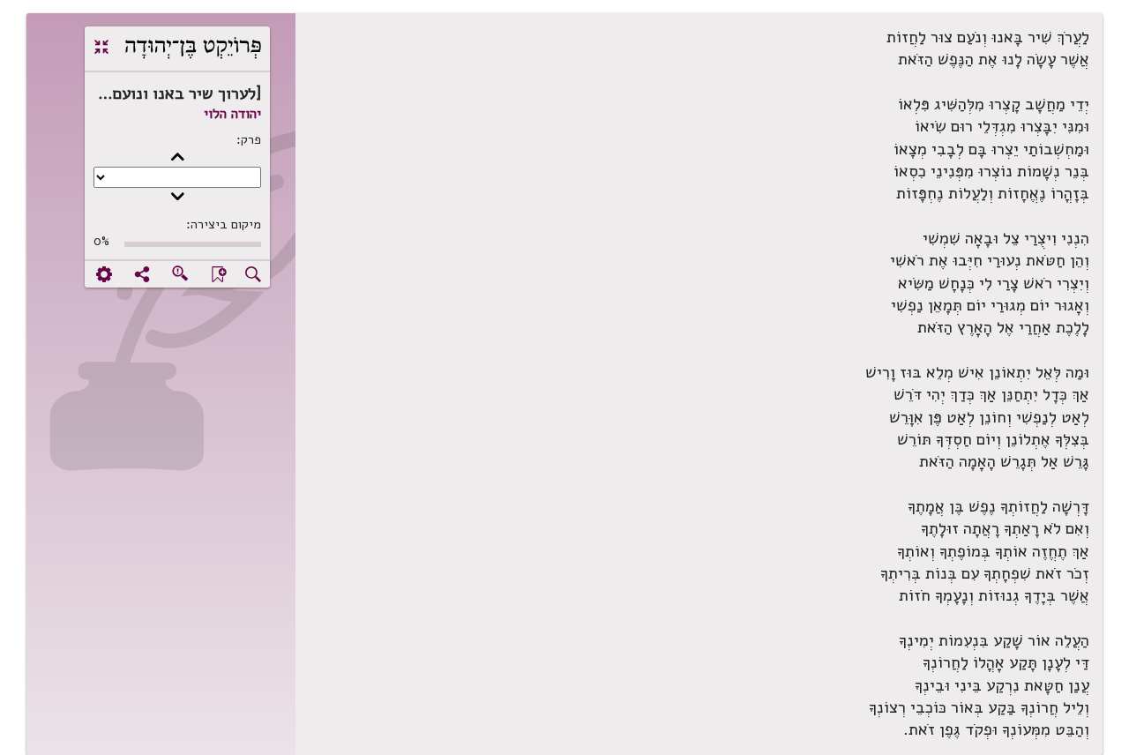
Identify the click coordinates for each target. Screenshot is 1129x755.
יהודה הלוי (232, 113)
